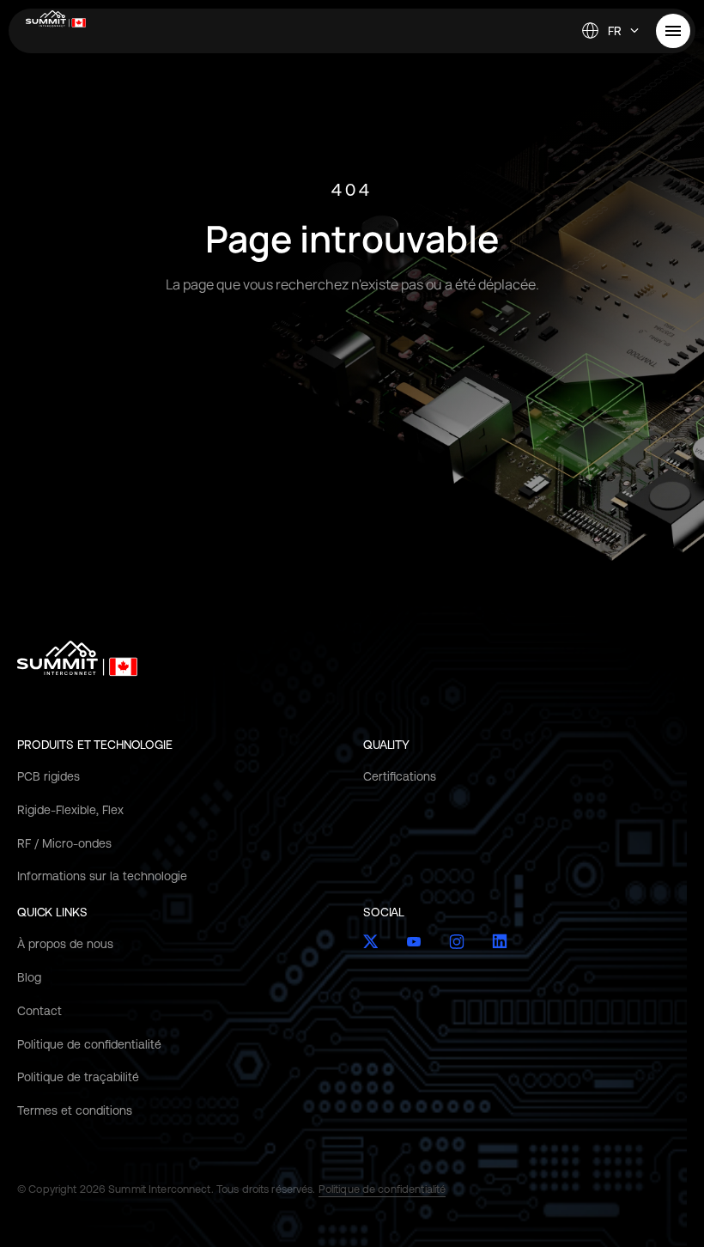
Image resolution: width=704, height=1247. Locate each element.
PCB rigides (48, 776)
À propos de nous (65, 944)
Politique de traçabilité (78, 1077)
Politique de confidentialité (89, 1044)
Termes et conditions (74, 1110)
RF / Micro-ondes (64, 843)
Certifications (399, 776)
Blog (29, 977)
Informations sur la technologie (102, 876)
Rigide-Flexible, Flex (70, 810)
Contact (39, 1011)
